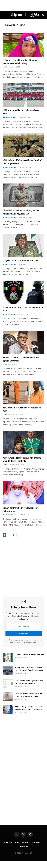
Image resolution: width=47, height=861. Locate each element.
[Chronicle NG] (25, 15)
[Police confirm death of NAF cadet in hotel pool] (23, 292)
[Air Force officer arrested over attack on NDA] (23, 392)
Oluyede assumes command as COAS (20, 260)
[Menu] (4, 15)
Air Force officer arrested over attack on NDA (22, 409)
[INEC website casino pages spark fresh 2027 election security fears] (8, 683)
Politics (8, 843)
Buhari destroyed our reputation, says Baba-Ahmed (20, 509)
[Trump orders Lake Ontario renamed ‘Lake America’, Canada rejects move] (8, 670)
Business (36, 843)
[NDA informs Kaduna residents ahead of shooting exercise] (23, 145)
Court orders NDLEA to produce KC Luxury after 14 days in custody (29, 695)
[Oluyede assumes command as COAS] (23, 245)
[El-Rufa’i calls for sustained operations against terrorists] (23, 342)
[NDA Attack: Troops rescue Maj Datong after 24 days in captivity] (23, 442)
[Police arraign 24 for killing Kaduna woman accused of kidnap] (23, 45)
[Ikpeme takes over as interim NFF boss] (8, 657)
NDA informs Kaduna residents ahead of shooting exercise (22, 162)
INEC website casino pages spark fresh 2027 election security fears (29, 682)
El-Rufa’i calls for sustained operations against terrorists (21, 359)
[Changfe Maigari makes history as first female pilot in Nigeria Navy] (23, 195)
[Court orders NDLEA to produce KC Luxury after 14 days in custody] (8, 696)
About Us (23, 847)
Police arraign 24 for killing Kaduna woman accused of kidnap (20, 61)
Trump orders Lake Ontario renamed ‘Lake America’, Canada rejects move (29, 668)
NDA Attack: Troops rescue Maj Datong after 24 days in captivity (22, 459)
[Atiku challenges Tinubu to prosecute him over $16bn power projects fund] (8, 709)
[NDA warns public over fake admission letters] (23, 95)
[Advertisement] (23, 567)
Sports (25, 843)
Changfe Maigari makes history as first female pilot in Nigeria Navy (21, 212)
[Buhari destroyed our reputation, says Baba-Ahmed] (23, 492)
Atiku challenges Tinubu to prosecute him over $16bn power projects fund (29, 708)
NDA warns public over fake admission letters (21, 111)
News (17, 843)
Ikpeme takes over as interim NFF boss (29, 654)
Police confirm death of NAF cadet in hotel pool (23, 309)
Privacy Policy (22, 643)
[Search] (43, 15)
